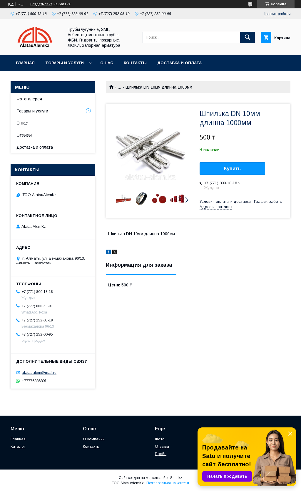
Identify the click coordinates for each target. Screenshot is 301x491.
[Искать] (247, 37)
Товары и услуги (64, 63)
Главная (25, 63)
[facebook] (108, 253)
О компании (94, 439)
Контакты (135, 63)
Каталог (18, 446)
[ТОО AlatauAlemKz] (36, 47)
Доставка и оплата (179, 63)
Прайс (160, 454)
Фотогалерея (29, 99)
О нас (106, 63)
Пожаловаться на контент (167, 483)
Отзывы (24, 135)
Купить (232, 168)
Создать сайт (41, 4)
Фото (160, 439)
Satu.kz (176, 478)
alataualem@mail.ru (39, 372)
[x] (114, 253)
